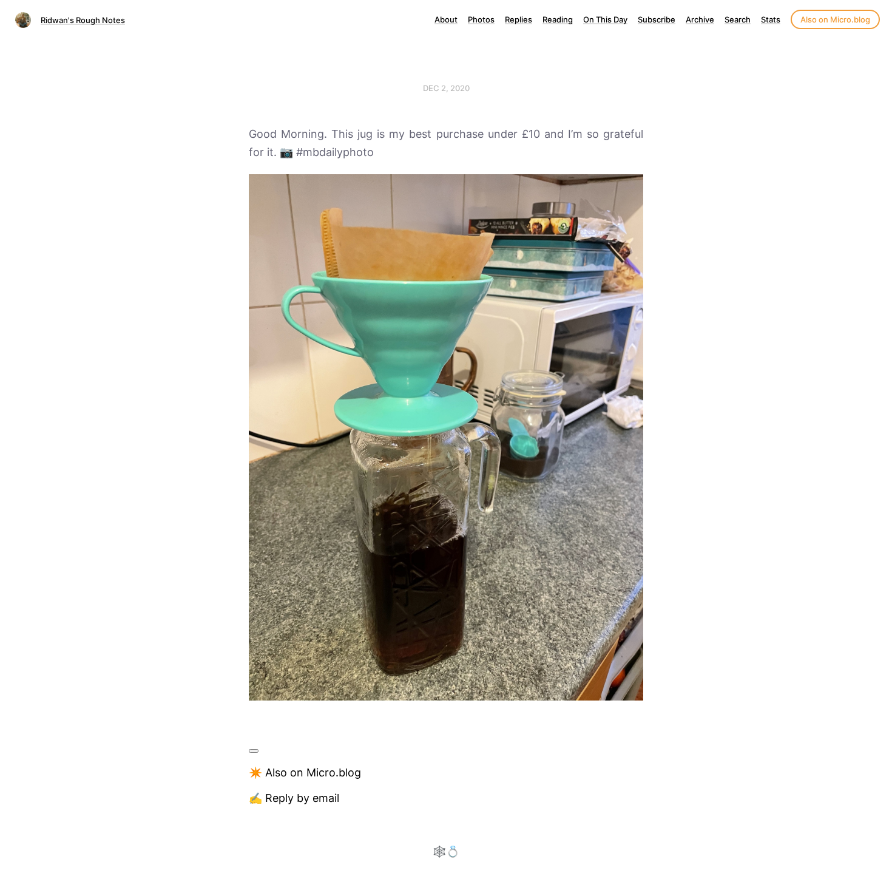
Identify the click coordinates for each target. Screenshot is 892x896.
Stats (770, 19)
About (446, 19)
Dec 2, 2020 (446, 88)
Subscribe (656, 19)
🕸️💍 (446, 851)
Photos (481, 19)
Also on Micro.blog (835, 19)
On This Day (605, 19)
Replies (518, 19)
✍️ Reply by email (294, 798)
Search (738, 19)
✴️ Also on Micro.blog (305, 772)
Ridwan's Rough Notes (83, 20)
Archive (700, 19)
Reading (557, 19)
